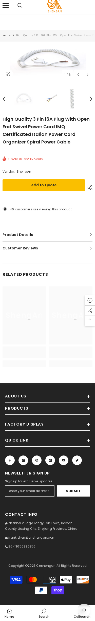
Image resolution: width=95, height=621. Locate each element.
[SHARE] (88, 188)
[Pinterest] (37, 460)
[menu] (6, 6)
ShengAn (24, 171)
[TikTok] (50, 460)
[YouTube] (63, 460)
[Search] (20, 6)
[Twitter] (77, 460)
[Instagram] (23, 460)
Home (6, 35)
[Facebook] (10, 460)
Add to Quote (43, 185)
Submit (73, 491)
